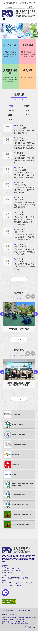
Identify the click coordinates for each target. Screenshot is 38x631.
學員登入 (32, 3)
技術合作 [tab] (10, 105)
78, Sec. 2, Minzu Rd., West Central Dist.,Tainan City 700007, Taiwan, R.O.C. (18, 584)
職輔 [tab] (10, 115)
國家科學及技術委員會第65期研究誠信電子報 (24, 131)
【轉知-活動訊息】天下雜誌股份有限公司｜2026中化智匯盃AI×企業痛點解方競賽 (24, 175)
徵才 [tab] (28, 115)
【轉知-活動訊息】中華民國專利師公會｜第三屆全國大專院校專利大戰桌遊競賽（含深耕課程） (24, 221)
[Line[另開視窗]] (5, 592)
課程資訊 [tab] (27, 105)
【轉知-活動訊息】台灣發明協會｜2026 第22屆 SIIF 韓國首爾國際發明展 (24, 204)
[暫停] (32, 296)
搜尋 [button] (30, 7)
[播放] (27, 296)
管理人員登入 (30, 627)
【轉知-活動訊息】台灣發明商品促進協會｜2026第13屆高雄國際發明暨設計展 (24, 236)
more (19, 279)
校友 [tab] (10, 119)
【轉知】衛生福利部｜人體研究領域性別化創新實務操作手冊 (24, 160)
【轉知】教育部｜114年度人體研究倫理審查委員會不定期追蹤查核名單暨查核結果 (24, 145)
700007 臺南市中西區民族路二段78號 (15, 578)
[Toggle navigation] (4, 19)
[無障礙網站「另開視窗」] (9, 603)
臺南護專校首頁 (11, 3)
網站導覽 (23, 3)
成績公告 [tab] (10, 110)
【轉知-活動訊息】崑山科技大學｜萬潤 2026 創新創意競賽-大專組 (24, 266)
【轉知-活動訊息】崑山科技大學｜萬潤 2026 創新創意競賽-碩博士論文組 (24, 251)
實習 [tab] (28, 110)
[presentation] (2, 314)
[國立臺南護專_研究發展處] (18, 14)
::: (4, 3)
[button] (2, 30)
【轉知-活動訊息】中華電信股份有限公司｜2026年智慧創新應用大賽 (24, 189)
